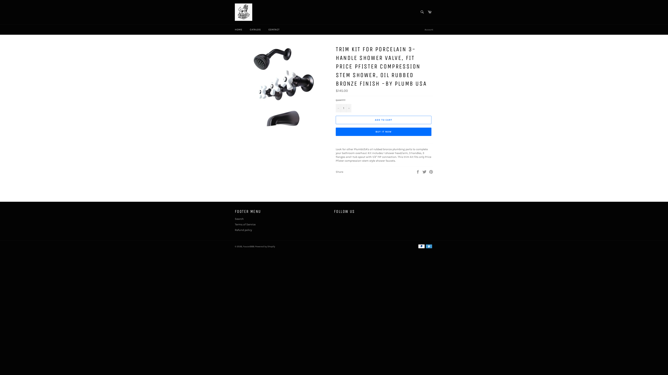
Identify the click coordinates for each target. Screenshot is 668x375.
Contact (274, 29)
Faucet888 (248, 246)
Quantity (340, 100)
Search (239, 218)
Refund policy (243, 230)
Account (429, 29)
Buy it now (384, 131)
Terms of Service (245, 224)
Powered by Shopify (265, 246)
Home (238, 29)
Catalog (255, 29)
